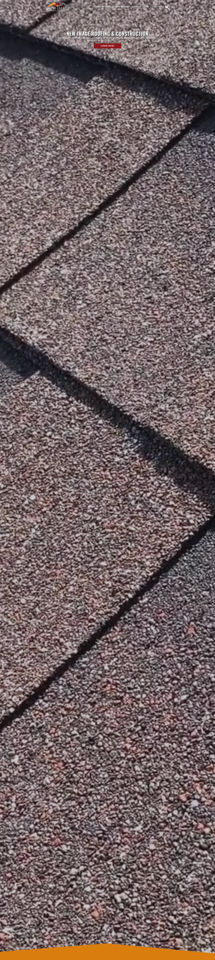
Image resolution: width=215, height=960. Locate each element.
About (137, 6)
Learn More (107, 46)
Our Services (122, 6)
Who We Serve (104, 6)
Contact (157, 6)
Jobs (146, 6)
